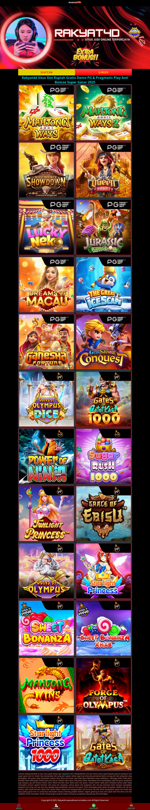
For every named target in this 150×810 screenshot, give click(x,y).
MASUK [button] (19, 808)
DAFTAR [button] (47, 72)
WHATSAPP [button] (94, 808)
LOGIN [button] (103, 72)
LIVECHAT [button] (131, 808)
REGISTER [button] (56, 808)
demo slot (124, 791)
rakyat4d (65, 774)
